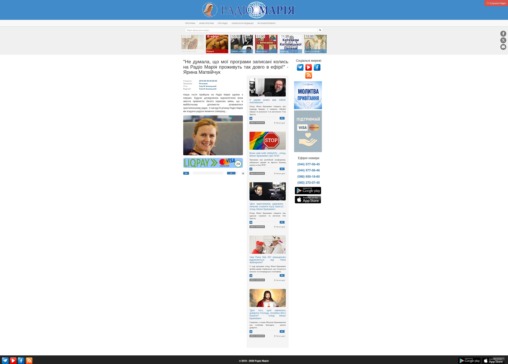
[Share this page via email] (503, 47)
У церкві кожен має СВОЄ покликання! (268, 101)
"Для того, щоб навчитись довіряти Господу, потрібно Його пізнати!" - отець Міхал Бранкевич (268, 314)
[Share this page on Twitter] (503, 40)
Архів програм (206, 23)
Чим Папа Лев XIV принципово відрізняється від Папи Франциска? (268, 259)
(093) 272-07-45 (308, 182)
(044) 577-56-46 (308, 170)
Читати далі (280, 123)
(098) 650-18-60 (308, 176)
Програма (190, 23)
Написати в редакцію (242, 23)
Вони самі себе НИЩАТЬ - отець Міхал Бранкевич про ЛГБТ (268, 154)
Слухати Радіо (497, 3)
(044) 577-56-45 (308, 164)
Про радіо (223, 23)
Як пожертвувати (266, 23)
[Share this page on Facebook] (503, 34)
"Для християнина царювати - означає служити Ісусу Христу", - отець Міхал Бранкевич (268, 206)
